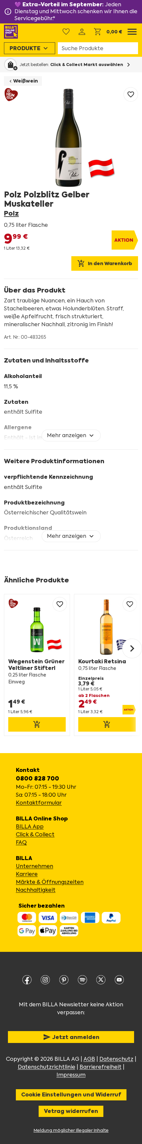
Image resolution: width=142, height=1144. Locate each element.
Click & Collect (35, 834)
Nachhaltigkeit (35, 889)
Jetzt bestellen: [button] (71, 64)
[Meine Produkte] (66, 32)
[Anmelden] (82, 32)
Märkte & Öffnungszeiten (50, 882)
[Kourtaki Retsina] (107, 665)
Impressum (71, 1074)
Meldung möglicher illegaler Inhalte (71, 1130)
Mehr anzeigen (71, 435)
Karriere (27, 874)
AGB (89, 1059)
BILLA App (30, 826)
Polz (11, 213)
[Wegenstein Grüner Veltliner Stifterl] (37, 665)
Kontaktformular (39, 802)
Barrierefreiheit (101, 1066)
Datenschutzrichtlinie (46, 1066)
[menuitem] (29, 48)
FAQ (21, 842)
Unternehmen (34, 866)
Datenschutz (116, 1059)
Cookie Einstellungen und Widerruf (71, 1094)
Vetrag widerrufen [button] (71, 1111)
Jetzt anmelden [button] (71, 1037)
